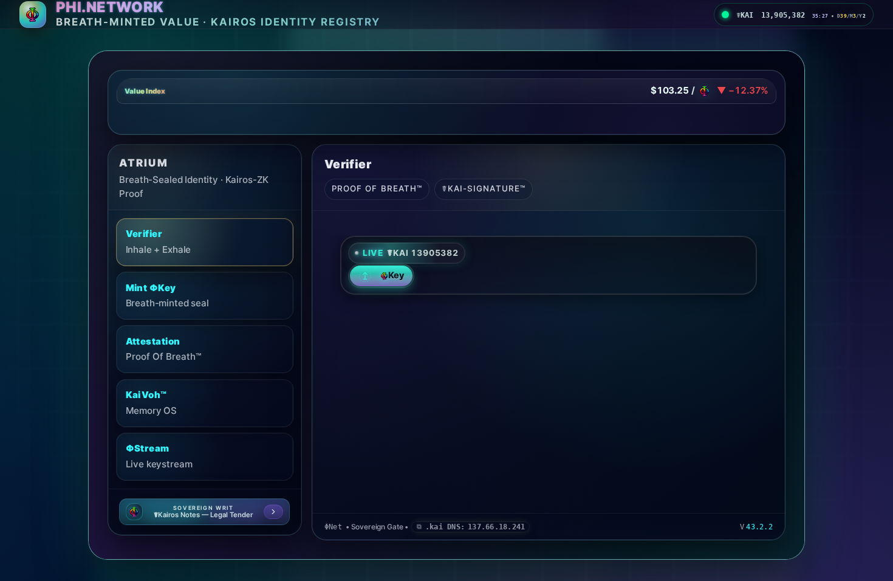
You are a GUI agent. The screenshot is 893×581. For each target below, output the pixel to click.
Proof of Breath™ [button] (377, 188)
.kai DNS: (475, 527)
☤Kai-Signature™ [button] (483, 188)
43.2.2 (759, 527)
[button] (447, 91)
